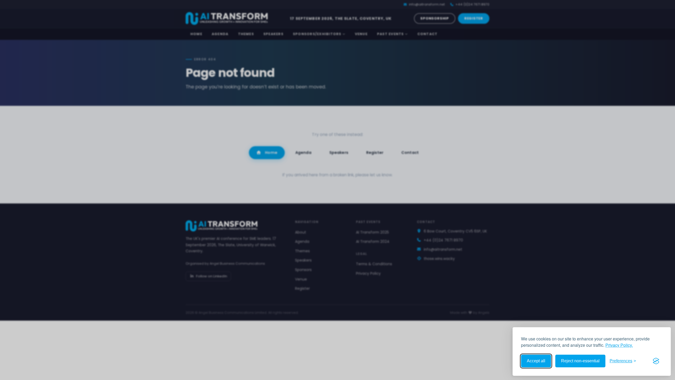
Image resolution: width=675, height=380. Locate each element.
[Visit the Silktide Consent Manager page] (656, 361)
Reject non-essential (580, 361)
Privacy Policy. (619, 345)
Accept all (536, 361)
